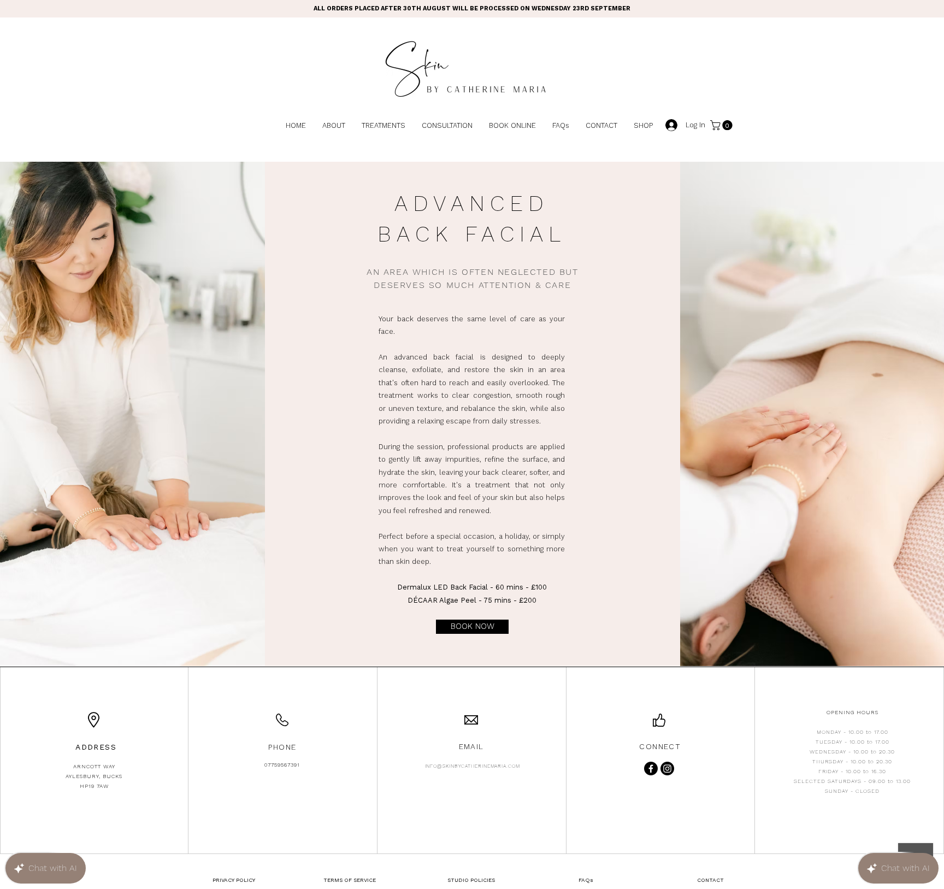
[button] (722, 125)
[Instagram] (667, 768)
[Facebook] (651, 768)
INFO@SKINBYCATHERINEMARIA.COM (472, 766)
